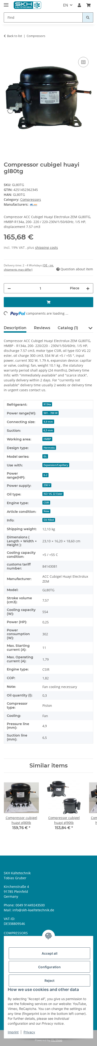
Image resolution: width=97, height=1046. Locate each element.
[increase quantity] (88, 288)
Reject (49, 981)
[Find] (87, 17)
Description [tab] (15, 328)
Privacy (29, 1032)
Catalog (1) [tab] (68, 328)
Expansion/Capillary (56, 465)
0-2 (45, 475)
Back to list (14, 36)
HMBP (47, 439)
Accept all (49, 953)
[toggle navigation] (6, 3)
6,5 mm (48, 430)
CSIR (46, 502)
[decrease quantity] (9, 288)
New (46, 511)
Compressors (30, 199)
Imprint (13, 1032)
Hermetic (49, 447)
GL (45, 456)
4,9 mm (48, 421)
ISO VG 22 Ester (53, 493)
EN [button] (65, 5)
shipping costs (46, 247)
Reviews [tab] (42, 328)
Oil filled (49, 519)
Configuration (49, 967)
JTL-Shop (56, 1040)
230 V (47, 485)
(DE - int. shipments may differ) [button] (29, 267)
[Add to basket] (7, 50)
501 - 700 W (50, 413)
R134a (47, 404)
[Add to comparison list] (83, 62)
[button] (79, 5)
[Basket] (88, 5)
